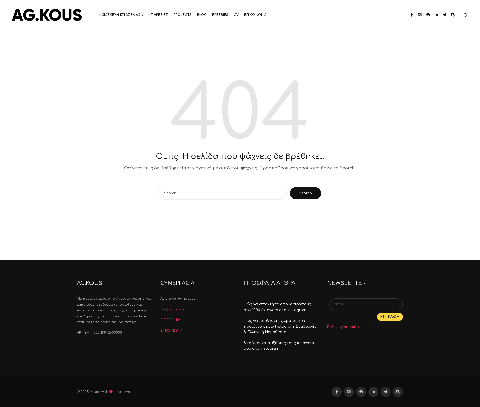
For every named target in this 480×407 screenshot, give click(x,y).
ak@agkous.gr (172, 309)
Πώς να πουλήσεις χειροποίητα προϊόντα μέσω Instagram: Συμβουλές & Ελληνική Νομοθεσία (280, 326)
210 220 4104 (170, 320)
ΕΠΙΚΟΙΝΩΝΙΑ (171, 330)
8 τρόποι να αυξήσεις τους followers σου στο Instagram (279, 346)
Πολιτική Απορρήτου (344, 327)
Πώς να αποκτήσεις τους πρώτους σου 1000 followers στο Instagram (277, 307)
